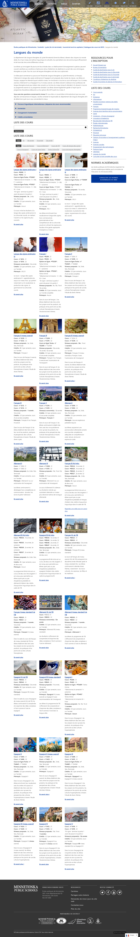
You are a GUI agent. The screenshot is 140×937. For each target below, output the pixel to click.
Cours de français (28, 146)
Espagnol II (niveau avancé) (49, 754)
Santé (95, 113)
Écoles (64, 4)
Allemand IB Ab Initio (21, 535)
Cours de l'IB (55, 146)
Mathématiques (98, 125)
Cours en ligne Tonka (38, 149)
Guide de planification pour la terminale (106, 77)
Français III (43, 335)
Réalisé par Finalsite (120, 932)
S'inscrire (90, 6)
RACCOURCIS (115, 6)
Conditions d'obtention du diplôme (104, 79)
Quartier (76, 4)
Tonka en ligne (98, 149)
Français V (43, 403)
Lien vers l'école (26, 888)
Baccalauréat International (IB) (103, 121)
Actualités (98, 6)
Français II (68, 254)
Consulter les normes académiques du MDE (108, 179)
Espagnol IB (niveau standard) (50, 677)
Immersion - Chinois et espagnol (103, 116)
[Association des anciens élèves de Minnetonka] (77, 925)
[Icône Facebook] (108, 892)
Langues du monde (99, 154)
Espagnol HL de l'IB (21, 677)
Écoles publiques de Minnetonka (12, 1)
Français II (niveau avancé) (23, 335)
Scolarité (39, 4)
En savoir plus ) (70, 381)
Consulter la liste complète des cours (105, 156)
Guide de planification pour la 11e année (106, 74)
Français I (42, 254)
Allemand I (68, 403)
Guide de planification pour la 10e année (106, 72)
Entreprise (96, 97)
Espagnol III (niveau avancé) (24, 824)
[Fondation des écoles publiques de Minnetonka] (47, 925)
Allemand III (43, 463)
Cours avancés (97, 92)
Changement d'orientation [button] (27, 113)
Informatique (97, 99)
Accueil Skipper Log (99, 65)
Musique (96, 133)
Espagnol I (68, 677)
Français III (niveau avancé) (74, 335)
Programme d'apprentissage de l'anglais (106, 109)
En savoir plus (18, 224)
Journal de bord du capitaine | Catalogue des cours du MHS (83, 47)
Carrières (74, 891)
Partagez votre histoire (80, 895)
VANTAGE (96, 152)
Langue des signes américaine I (25, 169)
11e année (40, 140)
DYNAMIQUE (97, 130)
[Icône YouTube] (113, 892)
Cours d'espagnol (23, 149)
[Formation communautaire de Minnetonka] (90, 925)
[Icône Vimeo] (119, 892)
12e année (49, 140)
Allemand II (18, 463)
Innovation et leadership (101, 118)
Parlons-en (124, 6)
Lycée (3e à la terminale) (53, 47)
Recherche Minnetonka (100, 128)
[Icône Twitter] (102, 892)
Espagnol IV (43, 824)
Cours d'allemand (42, 146)
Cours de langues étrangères (71, 149)
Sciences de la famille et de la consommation (107, 111)
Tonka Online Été (53, 149)
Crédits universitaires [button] (25, 117)
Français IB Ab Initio (72, 463)
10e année (30, 140)
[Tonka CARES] (98, 925)
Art (94, 94)
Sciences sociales (98, 144)
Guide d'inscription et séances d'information (107, 82)
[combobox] (131, 935)
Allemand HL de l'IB (46, 612)
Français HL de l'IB (71, 535)
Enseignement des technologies (103, 147)
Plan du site (75, 909)
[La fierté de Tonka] (61, 925)
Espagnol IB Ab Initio (46, 535)
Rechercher (133, 6)
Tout (18, 140)
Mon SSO (107, 6)
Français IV (18, 403)
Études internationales (100, 123)
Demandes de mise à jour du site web (84, 900)
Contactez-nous (77, 905)
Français (95, 106)
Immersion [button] (21, 108)
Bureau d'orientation (99, 67)
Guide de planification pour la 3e (103, 70)
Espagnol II (18, 754)
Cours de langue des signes (71, 146)
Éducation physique (99, 135)
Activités (52, 4)
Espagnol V (69, 824)
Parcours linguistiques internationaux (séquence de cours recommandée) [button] (44, 104)
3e (23, 140)
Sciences (96, 142)
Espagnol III (69, 754)
